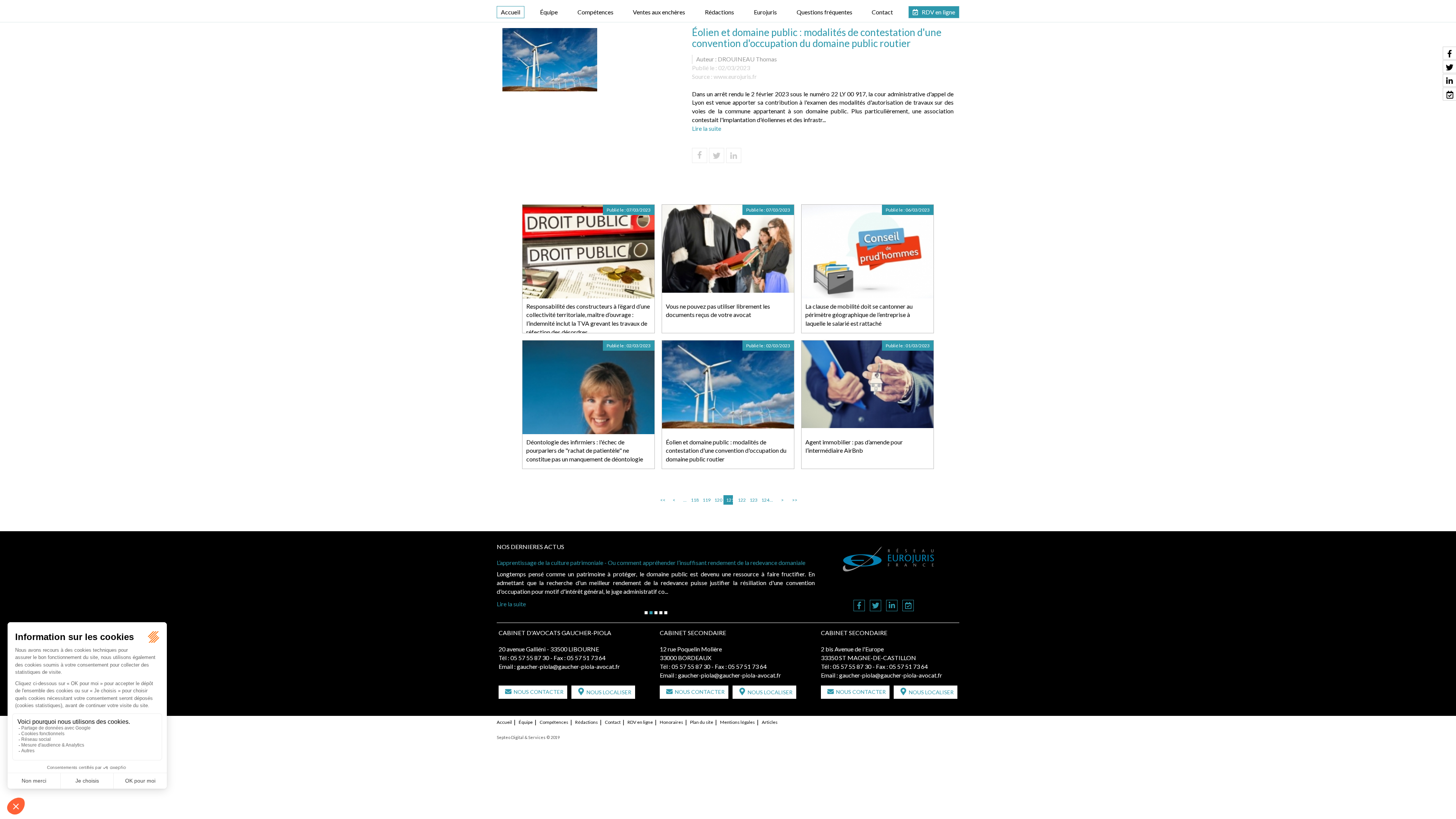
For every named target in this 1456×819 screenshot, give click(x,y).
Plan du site (701, 722)
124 (764, 500)
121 (729, 500)
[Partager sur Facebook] (699, 155)
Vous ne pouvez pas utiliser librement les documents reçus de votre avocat (718, 310)
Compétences (595, 12)
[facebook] (859, 606)
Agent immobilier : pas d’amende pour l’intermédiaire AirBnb (854, 446)
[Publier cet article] (716, 155)
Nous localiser (609, 692)
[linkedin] (891, 606)
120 (717, 500)
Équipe (549, 12)
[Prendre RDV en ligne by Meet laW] (908, 606)
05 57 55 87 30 (529, 657)
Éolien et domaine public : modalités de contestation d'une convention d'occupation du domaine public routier (726, 450)
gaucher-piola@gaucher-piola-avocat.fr (568, 666)
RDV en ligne (938, 12)
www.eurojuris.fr (735, 76)
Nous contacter (538, 692)
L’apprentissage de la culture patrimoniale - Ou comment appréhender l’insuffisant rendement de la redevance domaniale (651, 562)
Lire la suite (706, 128)
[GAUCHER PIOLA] (889, 558)
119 (706, 500)
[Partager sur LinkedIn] (733, 155)
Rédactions (719, 12)
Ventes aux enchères (659, 12)
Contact (882, 12)
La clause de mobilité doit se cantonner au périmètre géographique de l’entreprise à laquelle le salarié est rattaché (859, 315)
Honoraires (671, 722)
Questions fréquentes (824, 12)
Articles (770, 722)
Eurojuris (765, 12)
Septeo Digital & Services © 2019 (528, 737)
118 (694, 500)
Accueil (510, 12)
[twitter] (875, 606)
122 (741, 500)
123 (753, 500)
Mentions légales (737, 722)
